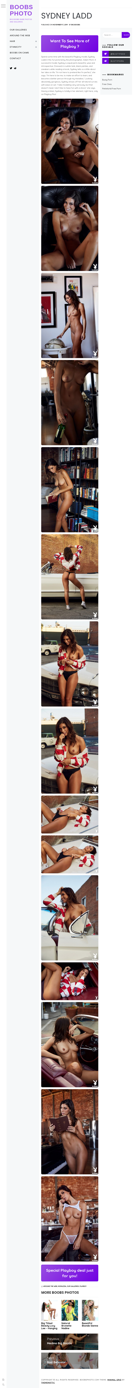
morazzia (62, 1286)
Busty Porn (107, 80)
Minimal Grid (114, 1380)
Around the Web (20, 35)
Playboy (83, 1286)
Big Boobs (75, 25)
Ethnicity (15, 46)
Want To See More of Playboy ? (70, 43)
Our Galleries (18, 29)
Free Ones (107, 84)
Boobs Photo (21, 10)
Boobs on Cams (19, 52)
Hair (12, 41)
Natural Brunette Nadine (66, 1326)
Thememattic (48, 1382)
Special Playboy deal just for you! (70, 1273)
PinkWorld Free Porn (111, 88)
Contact (15, 58)
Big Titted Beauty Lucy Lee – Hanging (49, 1326)
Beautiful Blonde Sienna (90, 1324)
